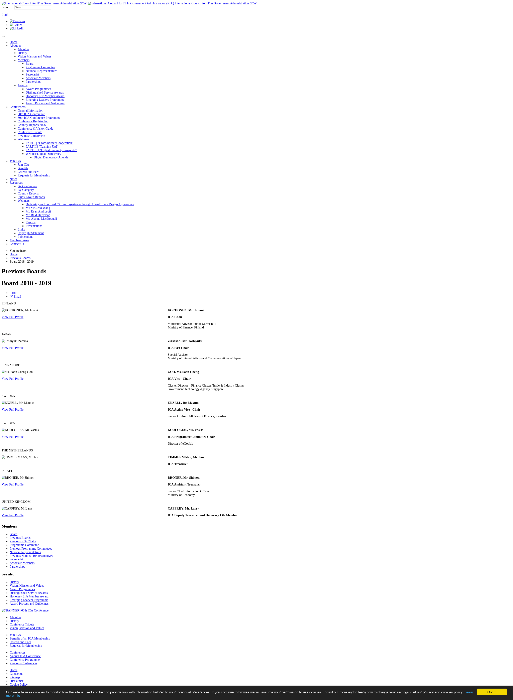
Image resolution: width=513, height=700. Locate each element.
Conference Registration (33, 121)
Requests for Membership (34, 175)
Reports (30, 222)
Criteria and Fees (28, 171)
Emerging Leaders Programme (45, 99)
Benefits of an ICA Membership (30, 638)
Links (21, 229)
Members (23, 60)
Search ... (7, 7)
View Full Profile (12, 317)
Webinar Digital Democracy (43, 153)
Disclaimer (16, 681)
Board (29, 63)
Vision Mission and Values (34, 56)
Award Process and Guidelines (45, 103)
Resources (16, 182)
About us (15, 45)
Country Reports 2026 (32, 125)
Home (13, 42)
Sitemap (15, 677)
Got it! (492, 691)
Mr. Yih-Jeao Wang (38, 207)
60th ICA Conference (31, 114)
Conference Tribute (30, 132)
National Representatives (41, 71)
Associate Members (38, 78)
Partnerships (33, 81)
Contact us (16, 673)
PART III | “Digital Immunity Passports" (51, 150)
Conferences (17, 107)
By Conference (27, 186)
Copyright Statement (31, 233)
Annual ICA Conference (25, 656)
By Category (26, 189)
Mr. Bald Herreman (38, 215)
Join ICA (15, 161)
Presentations (34, 226)
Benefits (23, 168)
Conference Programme (25, 659)
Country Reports (28, 193)
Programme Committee (40, 67)
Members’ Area (19, 240)
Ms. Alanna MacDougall (41, 218)
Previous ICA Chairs (23, 541)
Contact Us (17, 244)
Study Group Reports (31, 197)
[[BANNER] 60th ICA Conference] (25, 610)
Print (13, 292)
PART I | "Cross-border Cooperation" (49, 143)
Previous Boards (20, 258)
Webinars (23, 139)
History (22, 52)
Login (5, 14)
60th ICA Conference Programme (39, 117)
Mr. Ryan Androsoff (38, 211)
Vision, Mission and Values (27, 585)
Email (17, 296)
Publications (25, 236)
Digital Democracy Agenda (51, 157)
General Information (30, 110)
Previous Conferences (31, 135)
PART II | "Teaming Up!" (42, 146)
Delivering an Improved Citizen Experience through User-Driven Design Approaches (80, 204)
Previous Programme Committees (31, 548)
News (13, 179)
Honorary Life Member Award (45, 96)
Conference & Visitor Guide (35, 128)
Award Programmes (38, 89)
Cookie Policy (19, 684)
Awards (22, 85)
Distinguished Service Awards (45, 92)
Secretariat (32, 74)
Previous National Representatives (31, 555)
